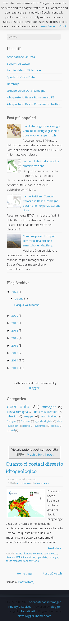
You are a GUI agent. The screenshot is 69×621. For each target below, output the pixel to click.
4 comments (42, 483)
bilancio (11, 416)
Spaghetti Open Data (21, 77)
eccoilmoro (23, 483)
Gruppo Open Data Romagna (26, 90)
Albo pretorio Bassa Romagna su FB (30, 97)
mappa (28, 416)
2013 (15, 368)
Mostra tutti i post (40, 454)
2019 (15, 323)
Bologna (11, 421)
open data (18, 406)
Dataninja (13, 84)
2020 (15, 315)
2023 (15, 292)
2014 (15, 360)
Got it (63, 26)
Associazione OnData (21, 57)
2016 (15, 345)
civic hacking (49, 416)
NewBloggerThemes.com (34, 616)
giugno (19, 298)
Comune (25, 421)
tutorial (11, 430)
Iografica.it (28, 611)
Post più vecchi (52, 573)
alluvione (27, 553)
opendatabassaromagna (45, 602)
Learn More (47, 26)
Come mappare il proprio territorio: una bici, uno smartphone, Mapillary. (39, 240)
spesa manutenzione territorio (22, 561)
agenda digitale (43, 421)
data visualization (45, 412)
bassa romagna (17, 412)
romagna (48, 406)
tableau (55, 425)
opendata (42, 557)
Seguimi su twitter (19, 63)
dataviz (26, 425)
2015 (15, 353)
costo (54, 553)
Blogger (34, 388)
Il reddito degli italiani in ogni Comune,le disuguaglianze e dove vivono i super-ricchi (41, 130)
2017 (15, 338)
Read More (54, 548)
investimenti (40, 425)
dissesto (10, 557)
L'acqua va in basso (26, 305)
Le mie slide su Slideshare (24, 70)
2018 (15, 330)
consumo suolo (41, 553)
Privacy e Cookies (19, 606)
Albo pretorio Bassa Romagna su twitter (33, 104)
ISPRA (19, 557)
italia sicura (29, 557)
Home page (25, 573)
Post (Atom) (26, 582)
